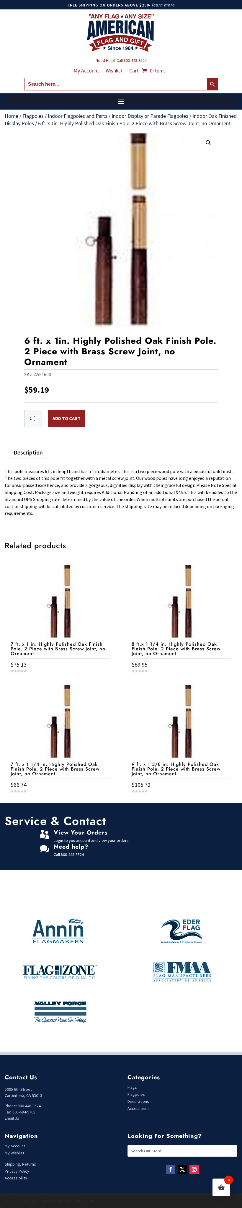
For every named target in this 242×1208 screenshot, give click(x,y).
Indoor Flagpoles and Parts (77, 116)
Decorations (138, 1101)
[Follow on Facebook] (170, 1169)
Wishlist (114, 71)
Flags (132, 1087)
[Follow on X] (182, 1169)
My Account (86, 71)
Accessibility (16, 1178)
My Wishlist (14, 1153)
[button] (208, 143)
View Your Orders (80, 832)
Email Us (12, 1118)
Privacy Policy (17, 1171)
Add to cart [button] (60, 802)
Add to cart (67, 418)
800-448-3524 (135, 60)
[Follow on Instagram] (194, 1169)
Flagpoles (33, 116)
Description (28, 452)
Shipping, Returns (20, 1164)
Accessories (138, 1108)
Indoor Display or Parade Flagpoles (150, 116)
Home (11, 116)
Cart (134, 71)
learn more (163, 5)
